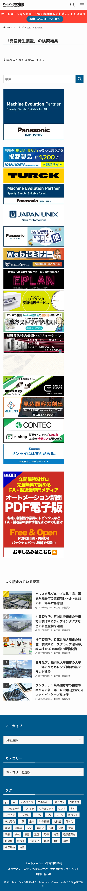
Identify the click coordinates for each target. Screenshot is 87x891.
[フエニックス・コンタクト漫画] (33, 330)
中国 (22, 821)
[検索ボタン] (72, 5)
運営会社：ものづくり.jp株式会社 (28, 869)
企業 (31, 821)
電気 (22, 847)
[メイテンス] (33, 416)
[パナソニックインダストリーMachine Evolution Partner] (33, 202)
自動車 (8, 840)
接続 (60, 827)
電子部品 (10, 847)
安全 (29, 827)
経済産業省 (69, 834)
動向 (7, 827)
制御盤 (57, 821)
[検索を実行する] (79, 79)
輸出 (46, 840)
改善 (7, 834)
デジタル (24, 815)
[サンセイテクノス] (33, 462)
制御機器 (44, 821)
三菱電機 (10, 821)
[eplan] (33, 288)
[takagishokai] (33, 266)
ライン (59, 815)
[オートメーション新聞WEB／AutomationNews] (13, 5)
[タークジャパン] (33, 181)
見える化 (34, 840)
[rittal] (33, 352)
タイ (72, 808)
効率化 (69, 821)
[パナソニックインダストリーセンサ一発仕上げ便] (33, 245)
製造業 (20, 840)
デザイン (10, 815)
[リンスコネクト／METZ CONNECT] (33, 394)
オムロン (60, 802)
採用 (51, 827)
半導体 (18, 827)
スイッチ (29, 808)
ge (6, 802)
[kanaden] (33, 166)
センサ (62, 808)
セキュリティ (46, 808)
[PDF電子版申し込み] (33, 556)
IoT (14, 802)
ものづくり (27, 802)
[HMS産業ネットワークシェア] (33, 373)
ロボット (73, 815)
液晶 (26, 834)
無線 (46, 834)
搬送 (70, 827)
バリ (48, 815)
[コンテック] (33, 441)
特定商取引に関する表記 (64, 869)
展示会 (40, 827)
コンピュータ (12, 808)
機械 (17, 834)
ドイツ (37, 815)
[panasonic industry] (33, 138)
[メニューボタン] (82, 5)
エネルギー (44, 802)
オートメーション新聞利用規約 (43, 863)
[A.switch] (33, 309)
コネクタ (74, 802)
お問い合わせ (43, 874)
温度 (36, 834)
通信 (56, 840)
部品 (65, 840)
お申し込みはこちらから (44, 19)
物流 (56, 834)
